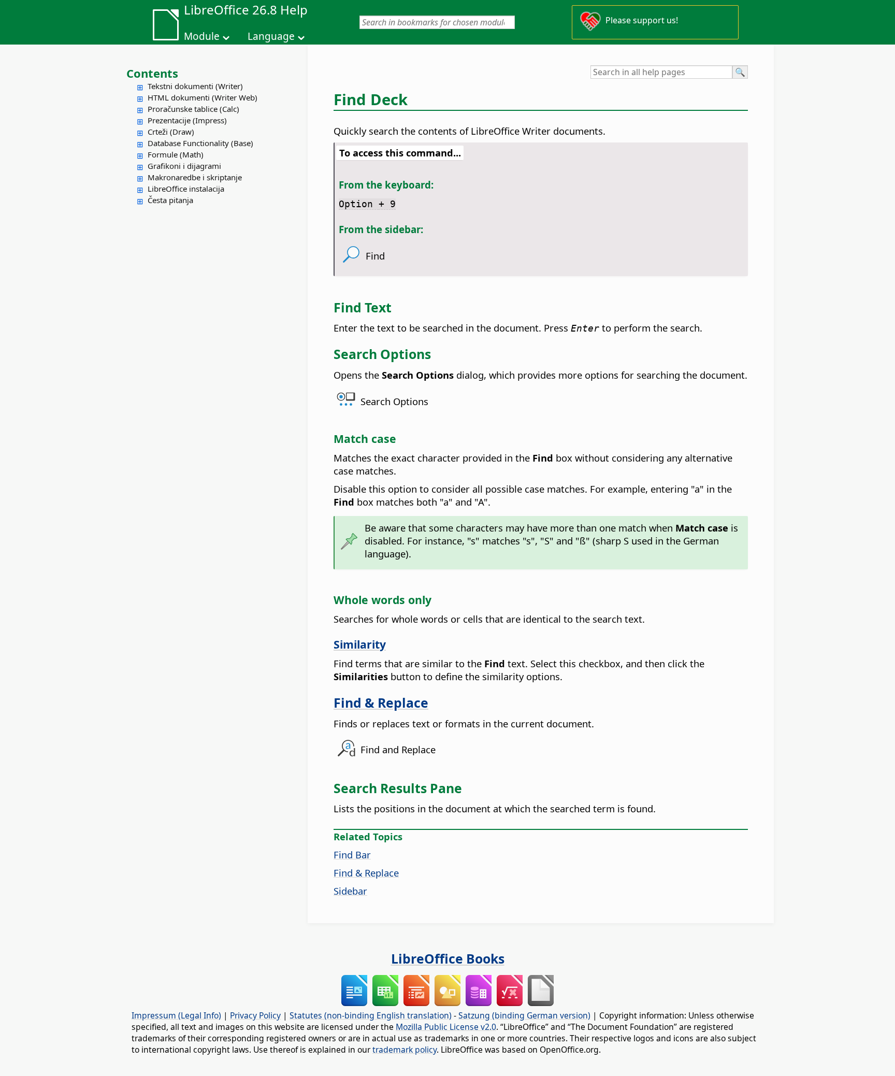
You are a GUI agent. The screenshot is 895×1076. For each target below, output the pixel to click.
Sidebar (350, 890)
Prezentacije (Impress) (187, 120)
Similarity (360, 644)
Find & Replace (381, 702)
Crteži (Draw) (171, 131)
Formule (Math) (176, 154)
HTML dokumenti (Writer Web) (202, 97)
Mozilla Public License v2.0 (446, 1026)
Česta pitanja (170, 200)
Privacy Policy (255, 1015)
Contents (152, 73)
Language (271, 36)
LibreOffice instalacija (186, 188)
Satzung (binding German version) (524, 1015)
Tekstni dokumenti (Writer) (195, 86)
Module (202, 36)
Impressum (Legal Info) (176, 1015)
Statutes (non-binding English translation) (371, 1015)
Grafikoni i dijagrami (184, 166)
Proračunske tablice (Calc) (193, 109)
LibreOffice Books (447, 958)
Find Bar (352, 854)
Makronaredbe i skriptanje (195, 177)
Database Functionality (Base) (200, 143)
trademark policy (404, 1049)
